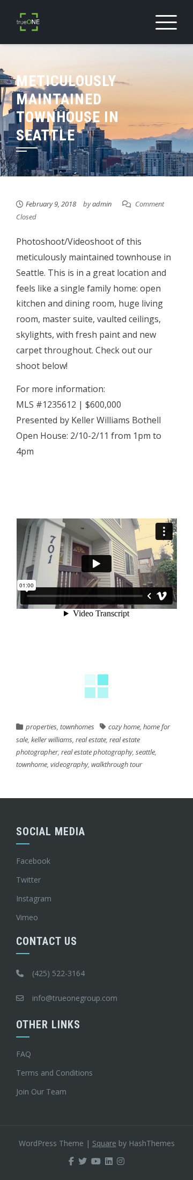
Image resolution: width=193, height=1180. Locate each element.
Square (104, 1143)
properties (41, 726)
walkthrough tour (116, 764)
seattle (145, 752)
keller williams (51, 739)
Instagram (33, 898)
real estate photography (96, 752)
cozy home (124, 726)
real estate (91, 739)
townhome (31, 764)
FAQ (23, 1054)
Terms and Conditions (54, 1073)
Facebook (33, 861)
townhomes (77, 726)
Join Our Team (41, 1091)
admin (102, 204)
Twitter (28, 880)
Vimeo (27, 917)
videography (69, 764)
